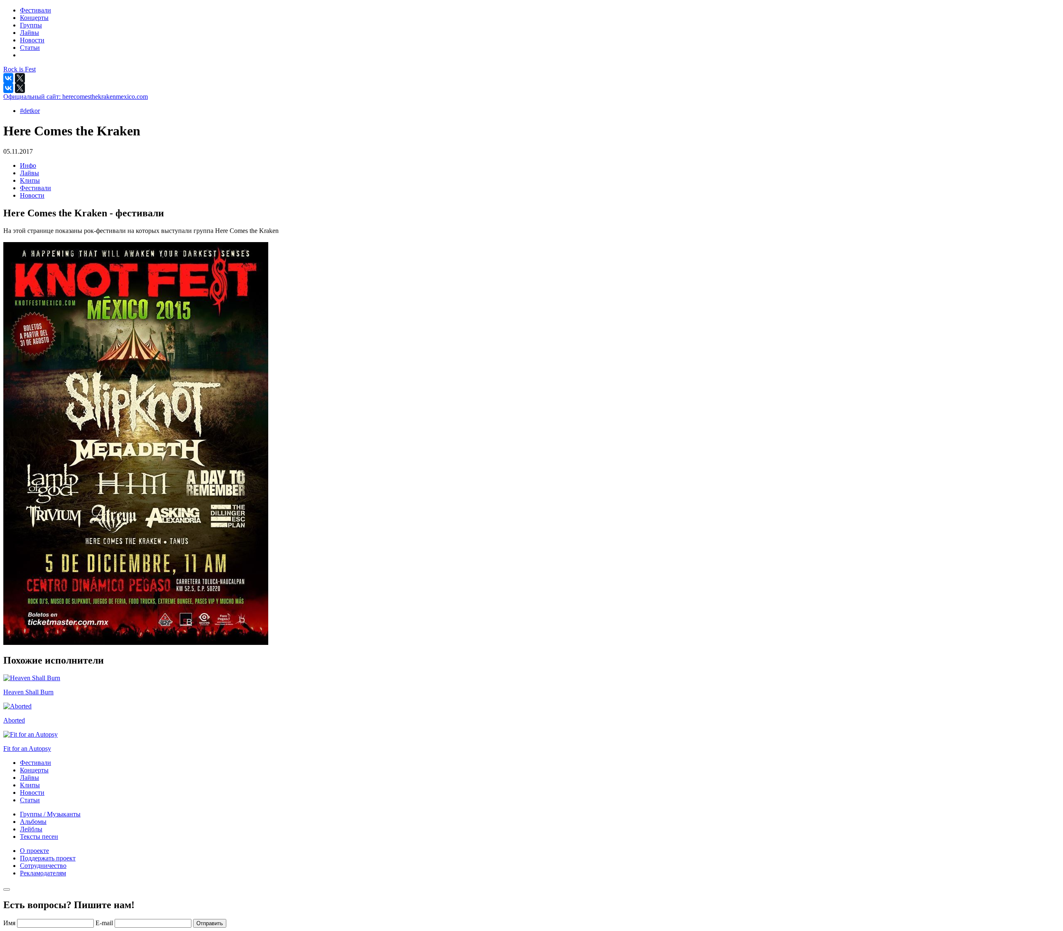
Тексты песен (39, 836)
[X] (20, 78)
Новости (32, 195)
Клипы (30, 180)
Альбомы (33, 821)
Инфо (28, 165)
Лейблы (31, 829)
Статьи (30, 800)
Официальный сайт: (75, 96)
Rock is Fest (19, 69)
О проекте (34, 850)
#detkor (30, 110)
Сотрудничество (43, 865)
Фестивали (35, 187)
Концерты (34, 770)
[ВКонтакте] (8, 78)
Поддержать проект (48, 858)
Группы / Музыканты (50, 814)
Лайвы (29, 172)
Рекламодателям (43, 873)
